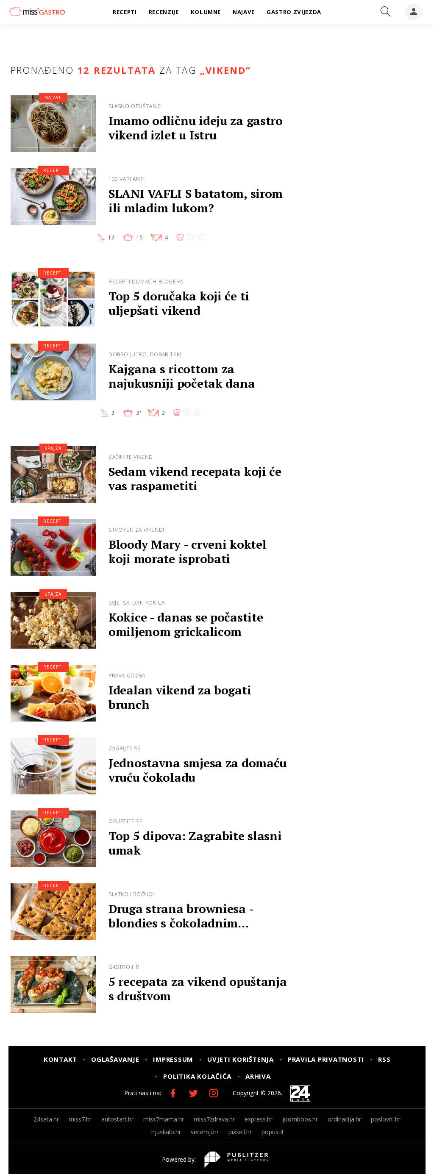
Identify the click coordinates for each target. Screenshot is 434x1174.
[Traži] (386, 12)
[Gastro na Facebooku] (172, 1093)
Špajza (53, 448)
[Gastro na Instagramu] (213, 1093)
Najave (53, 97)
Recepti (53, 170)
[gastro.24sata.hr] (36, 11)
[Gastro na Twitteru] (193, 1093)
